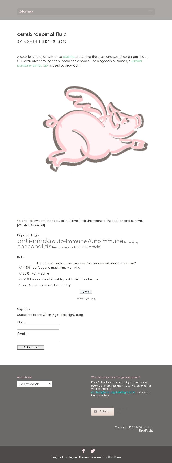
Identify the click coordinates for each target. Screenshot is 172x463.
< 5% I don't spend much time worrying (51, 267)
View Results (86, 299)
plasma (68, 56)
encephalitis (34, 247)
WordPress (114, 457)
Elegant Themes (78, 457)
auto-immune (69, 241)
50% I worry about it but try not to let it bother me (60, 279)
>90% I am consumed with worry (47, 285)
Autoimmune (105, 241)
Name (21, 322)
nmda (94, 247)
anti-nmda (34, 241)
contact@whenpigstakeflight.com (113, 392)
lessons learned (63, 247)
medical (82, 247)
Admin (31, 41)
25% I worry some (36, 273)
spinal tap (40, 65)
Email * (22, 333)
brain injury (131, 242)
